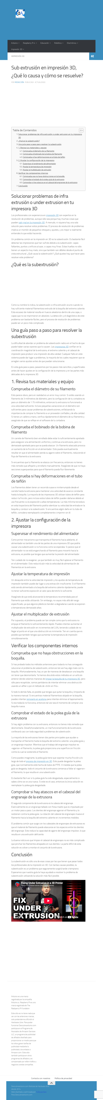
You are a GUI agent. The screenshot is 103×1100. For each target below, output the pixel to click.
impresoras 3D (62, 346)
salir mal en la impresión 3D (32, 222)
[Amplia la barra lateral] (92, 56)
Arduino (14, 43)
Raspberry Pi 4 (29, 43)
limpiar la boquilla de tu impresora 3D (62, 678)
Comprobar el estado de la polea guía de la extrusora (43, 179)
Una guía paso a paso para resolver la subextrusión (39, 144)
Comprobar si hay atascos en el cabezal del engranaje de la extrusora (50, 182)
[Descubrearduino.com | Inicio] (20, 14)
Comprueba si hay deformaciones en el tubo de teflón (44, 157)
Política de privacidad (63, 1078)
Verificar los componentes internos (33, 173)
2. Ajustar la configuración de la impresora (36, 160)
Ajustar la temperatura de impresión (37, 167)
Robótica (58, 43)
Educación (44, 43)
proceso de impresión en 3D (39, 761)
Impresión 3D (16, 49)
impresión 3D (52, 215)
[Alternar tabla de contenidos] (80, 130)
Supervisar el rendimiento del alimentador (39, 164)
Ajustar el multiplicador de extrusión (37, 170)
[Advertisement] (46, 29)
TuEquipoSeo (41, 1092)
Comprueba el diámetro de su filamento (38, 151)
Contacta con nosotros (40, 1078)
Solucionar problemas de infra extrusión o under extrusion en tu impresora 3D (50, 136)
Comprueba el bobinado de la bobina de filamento (42, 154)
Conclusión (23, 186)
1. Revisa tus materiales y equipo (32, 147)
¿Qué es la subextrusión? (29, 141)
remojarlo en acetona (36, 699)
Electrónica (71, 43)
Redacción (19, 82)
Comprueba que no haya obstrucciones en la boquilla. (44, 176)
